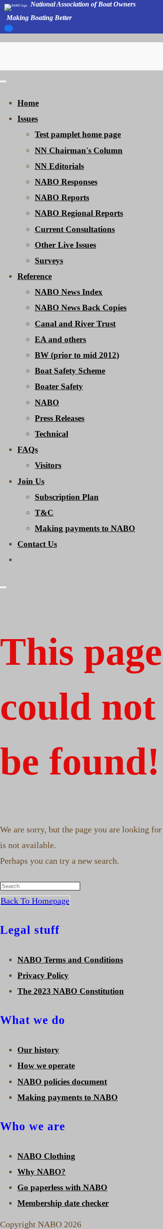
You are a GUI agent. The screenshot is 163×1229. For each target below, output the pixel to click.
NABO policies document (62, 1081)
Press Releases (59, 418)
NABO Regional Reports (79, 213)
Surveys (49, 260)
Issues (27, 118)
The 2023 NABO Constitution (70, 991)
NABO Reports (62, 197)
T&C (44, 512)
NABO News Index (69, 291)
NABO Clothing (46, 1156)
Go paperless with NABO (62, 1187)
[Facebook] (8, 31)
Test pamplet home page (78, 134)
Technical (51, 433)
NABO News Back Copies (80, 307)
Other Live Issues (65, 244)
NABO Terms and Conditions (70, 959)
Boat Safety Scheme (70, 370)
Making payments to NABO (85, 528)
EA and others (60, 339)
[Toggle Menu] (3, 81)
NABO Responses (66, 181)
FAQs (27, 449)
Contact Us (37, 544)
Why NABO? (41, 1171)
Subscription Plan (67, 497)
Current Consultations (75, 229)
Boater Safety (59, 386)
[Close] (3, 587)
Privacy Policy (43, 975)
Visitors (48, 465)
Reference (34, 276)
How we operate (46, 1065)
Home (28, 103)
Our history (38, 1049)
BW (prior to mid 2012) (77, 355)
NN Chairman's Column (79, 150)
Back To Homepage (35, 901)
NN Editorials (59, 166)
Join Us (30, 481)
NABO (47, 402)
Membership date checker (63, 1203)
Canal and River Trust (75, 323)
